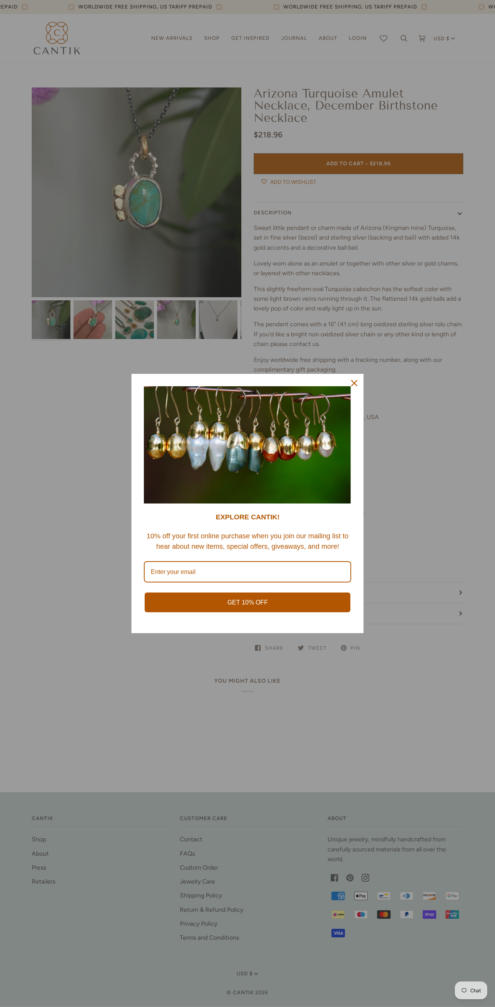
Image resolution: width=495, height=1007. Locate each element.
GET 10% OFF (247, 602)
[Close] (354, 383)
